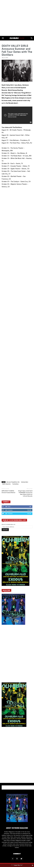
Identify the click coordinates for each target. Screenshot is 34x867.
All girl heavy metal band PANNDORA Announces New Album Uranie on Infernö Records (25, 493)
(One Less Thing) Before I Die (13, 482)
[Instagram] (17, 858)
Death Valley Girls (6, 484)
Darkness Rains (24, 482)
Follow (29, 510)
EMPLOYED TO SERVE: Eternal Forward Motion (8, 492)
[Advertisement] (17, 18)
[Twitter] (21, 858)
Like (30, 506)
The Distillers (15, 484)
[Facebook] (12, 858)
